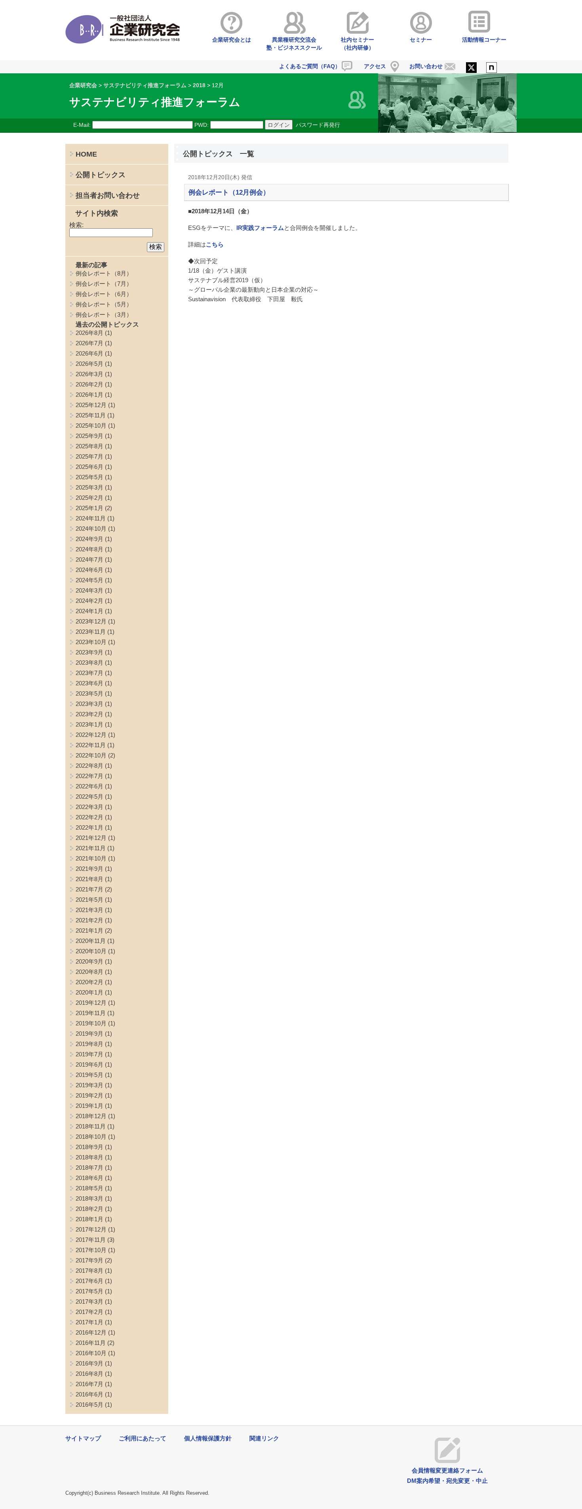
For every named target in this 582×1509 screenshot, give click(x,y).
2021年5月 (89, 899)
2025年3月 (89, 487)
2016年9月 (89, 1363)
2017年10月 (91, 1250)
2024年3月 (89, 590)
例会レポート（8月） (104, 273)
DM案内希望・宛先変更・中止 (447, 1480)
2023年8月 (89, 662)
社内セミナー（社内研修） (357, 43)
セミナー (421, 39)
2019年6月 (89, 1064)
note (491, 68)
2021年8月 (89, 879)
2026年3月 (89, 374)
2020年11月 (91, 940)
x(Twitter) (471, 68)
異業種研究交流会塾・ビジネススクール (294, 43)
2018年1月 (89, 1219)
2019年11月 (91, 1013)
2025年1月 (89, 508)
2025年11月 (91, 415)
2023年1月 (89, 724)
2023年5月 (89, 693)
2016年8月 (89, 1373)
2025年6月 (89, 466)
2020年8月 (89, 971)
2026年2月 (89, 384)
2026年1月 (89, 394)
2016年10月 (91, 1353)
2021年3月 (89, 910)
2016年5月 (89, 1404)
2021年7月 (89, 889)
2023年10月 (91, 642)
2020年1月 (89, 992)
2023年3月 (89, 703)
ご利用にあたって (142, 1438)
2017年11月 (91, 1239)
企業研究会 (83, 85)
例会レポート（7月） (104, 283)
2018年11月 (91, 1126)
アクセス (375, 66)
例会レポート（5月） (104, 304)
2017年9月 (89, 1260)
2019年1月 (89, 1105)
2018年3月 (89, 1198)
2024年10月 (91, 528)
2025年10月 (91, 425)
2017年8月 (89, 1270)
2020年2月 (89, 982)
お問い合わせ (426, 66)
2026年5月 (89, 363)
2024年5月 (89, 580)
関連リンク (264, 1438)
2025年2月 (89, 497)
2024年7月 (89, 559)
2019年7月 (89, 1054)
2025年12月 (91, 405)
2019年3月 (89, 1085)
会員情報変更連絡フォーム (447, 1470)
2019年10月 (91, 1023)
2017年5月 (89, 1291)
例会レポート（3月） (104, 314)
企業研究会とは (231, 39)
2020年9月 (89, 961)
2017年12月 (91, 1229)
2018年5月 (89, 1188)
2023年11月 (91, 631)
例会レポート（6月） (104, 294)
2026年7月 (89, 343)
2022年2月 (89, 817)
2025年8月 (89, 446)
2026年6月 (89, 353)
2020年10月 (91, 951)
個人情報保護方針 (208, 1438)
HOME (86, 154)
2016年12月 (91, 1332)
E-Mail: (82, 125)
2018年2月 (89, 1208)
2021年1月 (89, 930)
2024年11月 (91, 518)
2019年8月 (89, 1043)
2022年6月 (89, 786)
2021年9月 (89, 868)
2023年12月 (91, 621)
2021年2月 (89, 920)
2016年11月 (91, 1342)
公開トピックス (101, 175)
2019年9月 (89, 1033)
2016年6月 (89, 1394)
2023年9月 (89, 652)
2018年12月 (91, 1116)
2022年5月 (89, 796)
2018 (199, 85)
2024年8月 (89, 549)
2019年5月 (89, 1074)
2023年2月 (89, 714)
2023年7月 (89, 672)
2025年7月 (89, 456)
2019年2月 (89, 1095)
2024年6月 (89, 569)
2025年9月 (89, 435)
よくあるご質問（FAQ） (309, 66)
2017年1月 (89, 1322)
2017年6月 (89, 1281)
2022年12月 (91, 734)
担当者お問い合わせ (108, 195)
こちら (215, 244)
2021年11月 (91, 848)
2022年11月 (91, 745)
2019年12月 (91, 1002)
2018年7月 (89, 1167)
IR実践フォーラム (260, 227)
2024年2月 (89, 600)
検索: (76, 225)
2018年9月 (89, 1147)
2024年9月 (89, 539)
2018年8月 (89, 1157)
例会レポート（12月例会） (229, 192)
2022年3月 (89, 806)
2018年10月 (91, 1136)
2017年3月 (89, 1301)
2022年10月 (91, 755)
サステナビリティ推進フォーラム (144, 85)
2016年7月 (89, 1384)
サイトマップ (83, 1438)
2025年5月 (89, 477)
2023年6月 (89, 683)
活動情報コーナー (484, 39)
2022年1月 (89, 827)
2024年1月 (89, 611)
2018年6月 (89, 1177)
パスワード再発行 (318, 125)
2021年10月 (91, 858)
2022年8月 (89, 765)
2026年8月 (89, 332)
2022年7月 (89, 776)
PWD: (201, 125)
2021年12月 (91, 837)
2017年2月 (89, 1311)
